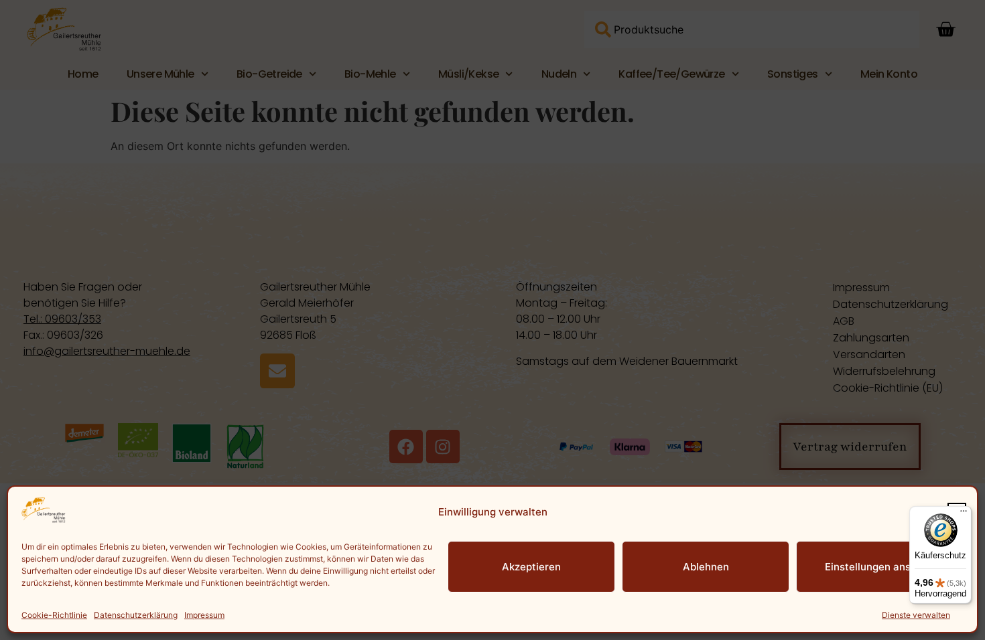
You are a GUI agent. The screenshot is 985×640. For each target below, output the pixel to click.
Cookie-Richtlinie (54, 615)
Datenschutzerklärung (136, 615)
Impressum (204, 615)
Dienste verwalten (916, 615)
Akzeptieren (531, 566)
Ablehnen (706, 566)
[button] (957, 512)
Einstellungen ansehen (880, 566)
